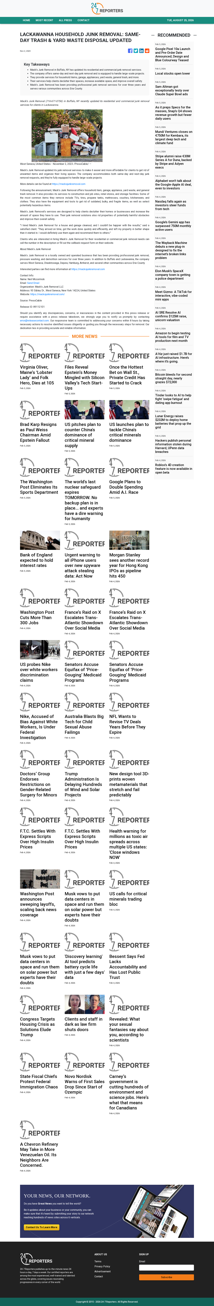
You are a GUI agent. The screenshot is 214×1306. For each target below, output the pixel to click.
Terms (97, 1261)
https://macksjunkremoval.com (68, 183)
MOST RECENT (44, 20)
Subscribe (166, 1277)
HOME (26, 20)
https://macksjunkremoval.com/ (47, 294)
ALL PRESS (65, 20)
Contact (98, 1276)
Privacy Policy (102, 1266)
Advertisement (102, 1271)
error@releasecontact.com (34, 320)
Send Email (33, 283)
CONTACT (84, 20)
